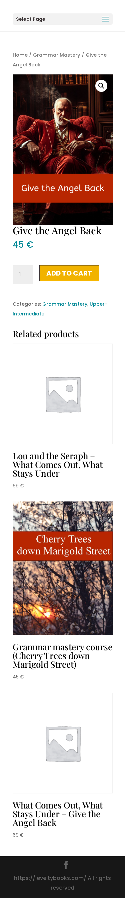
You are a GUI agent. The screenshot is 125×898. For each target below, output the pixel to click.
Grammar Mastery (56, 55)
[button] (101, 86)
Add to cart (69, 273)
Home (20, 55)
